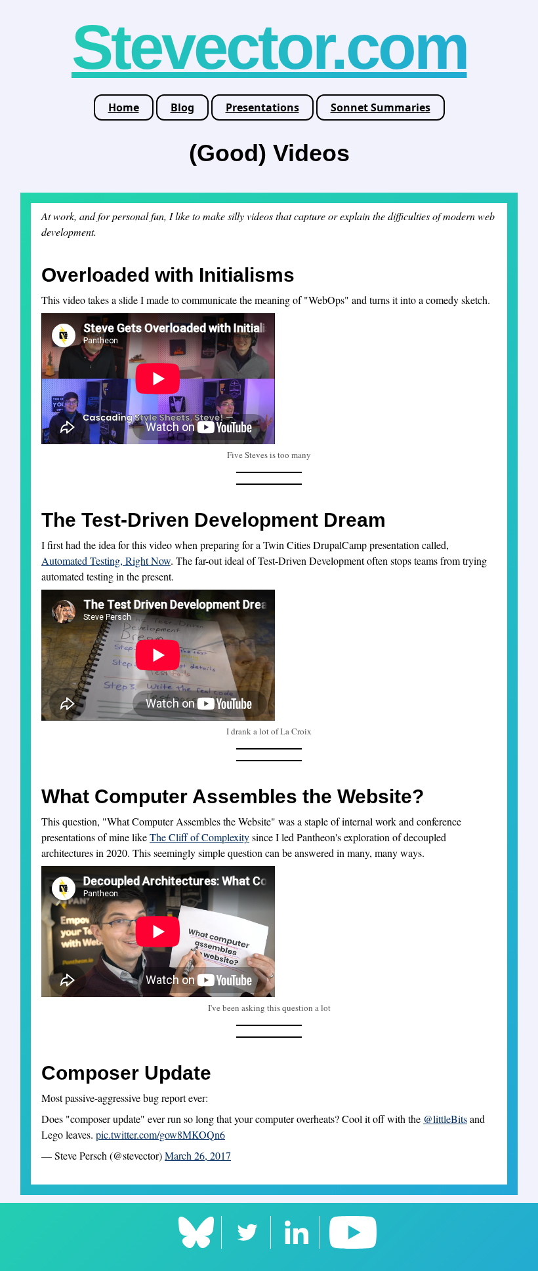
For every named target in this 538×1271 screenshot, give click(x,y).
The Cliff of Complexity (199, 837)
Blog (182, 107)
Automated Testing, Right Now (106, 560)
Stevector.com (269, 47)
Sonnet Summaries (380, 107)
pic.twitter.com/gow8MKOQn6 (160, 1134)
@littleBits (445, 1119)
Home (123, 107)
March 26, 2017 (198, 1155)
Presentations (262, 107)
